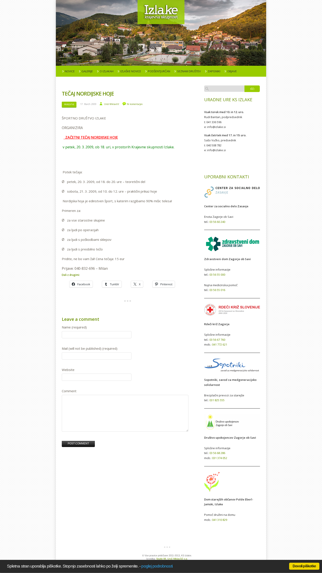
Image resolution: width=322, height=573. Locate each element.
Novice (70, 71)
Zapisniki (214, 71)
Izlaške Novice (130, 71)
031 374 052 (219, 458)
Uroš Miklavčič (111, 104)
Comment (69, 391)
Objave (232, 71)
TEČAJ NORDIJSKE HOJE (88, 93)
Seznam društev (189, 71)
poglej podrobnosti (156, 566)
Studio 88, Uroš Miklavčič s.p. (172, 558)
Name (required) (74, 327)
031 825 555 (217, 400)
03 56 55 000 (217, 275)
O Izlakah (106, 71)
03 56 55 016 (217, 290)
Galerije (87, 71)
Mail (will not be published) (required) (89, 348)
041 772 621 (219, 344)
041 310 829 (219, 520)
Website (68, 369)
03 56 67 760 (217, 340)
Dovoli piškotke (304, 566)
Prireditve (69, 104)
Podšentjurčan (159, 71)
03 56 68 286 (217, 453)
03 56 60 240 (217, 222)
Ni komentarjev (135, 104)
